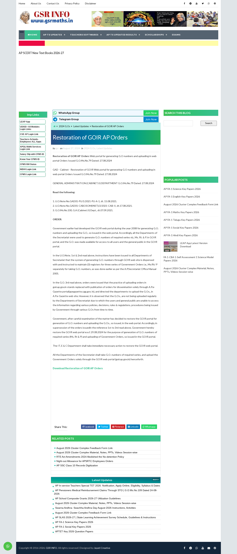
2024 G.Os (64, 126)
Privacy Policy (72, 3)
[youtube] (196, 3)
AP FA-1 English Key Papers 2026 (182, 196)
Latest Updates (81, 126)
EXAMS (176, 34)
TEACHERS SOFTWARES (84, 34)
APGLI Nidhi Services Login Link (30, 148)
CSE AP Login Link (29, 134)
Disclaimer (90, 3)
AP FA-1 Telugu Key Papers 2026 (182, 219)
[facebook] (184, 3)
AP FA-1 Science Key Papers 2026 (74, 522)
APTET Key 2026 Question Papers (74, 531)
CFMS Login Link (28, 174)
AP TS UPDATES (52, 34)
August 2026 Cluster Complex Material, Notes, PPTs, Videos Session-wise (96, 452)
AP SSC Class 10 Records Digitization (77, 465)
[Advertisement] (118, 82)
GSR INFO (51, 547)
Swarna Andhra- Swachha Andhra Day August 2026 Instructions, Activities (95, 507)
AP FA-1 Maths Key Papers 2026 (181, 212)
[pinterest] (214, 3)
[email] (208, 548)
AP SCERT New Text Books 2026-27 (41, 53)
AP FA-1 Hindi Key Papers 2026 (181, 235)
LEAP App (25, 122)
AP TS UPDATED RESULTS (122, 34)
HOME (33, 34)
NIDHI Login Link (28, 169)
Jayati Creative (102, 547)
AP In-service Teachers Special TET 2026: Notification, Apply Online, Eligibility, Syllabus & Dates (107, 485)
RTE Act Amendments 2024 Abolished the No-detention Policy (90, 456)
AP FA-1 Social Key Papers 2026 (73, 526)
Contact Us (53, 3)
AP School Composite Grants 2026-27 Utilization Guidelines (88, 498)
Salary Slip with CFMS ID (32, 154)
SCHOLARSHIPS (154, 34)
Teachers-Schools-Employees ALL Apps (30, 140)
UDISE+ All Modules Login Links (30, 128)
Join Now (151, 113)
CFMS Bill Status (28, 164)
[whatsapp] (208, 3)
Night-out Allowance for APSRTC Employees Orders (84, 461)
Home (22, 3)
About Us (36, 3)
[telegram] (190, 3)
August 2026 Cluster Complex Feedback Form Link (84, 448)
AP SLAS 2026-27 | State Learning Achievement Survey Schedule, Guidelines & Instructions (105, 517)
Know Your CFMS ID (30, 159)
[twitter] (202, 3)
